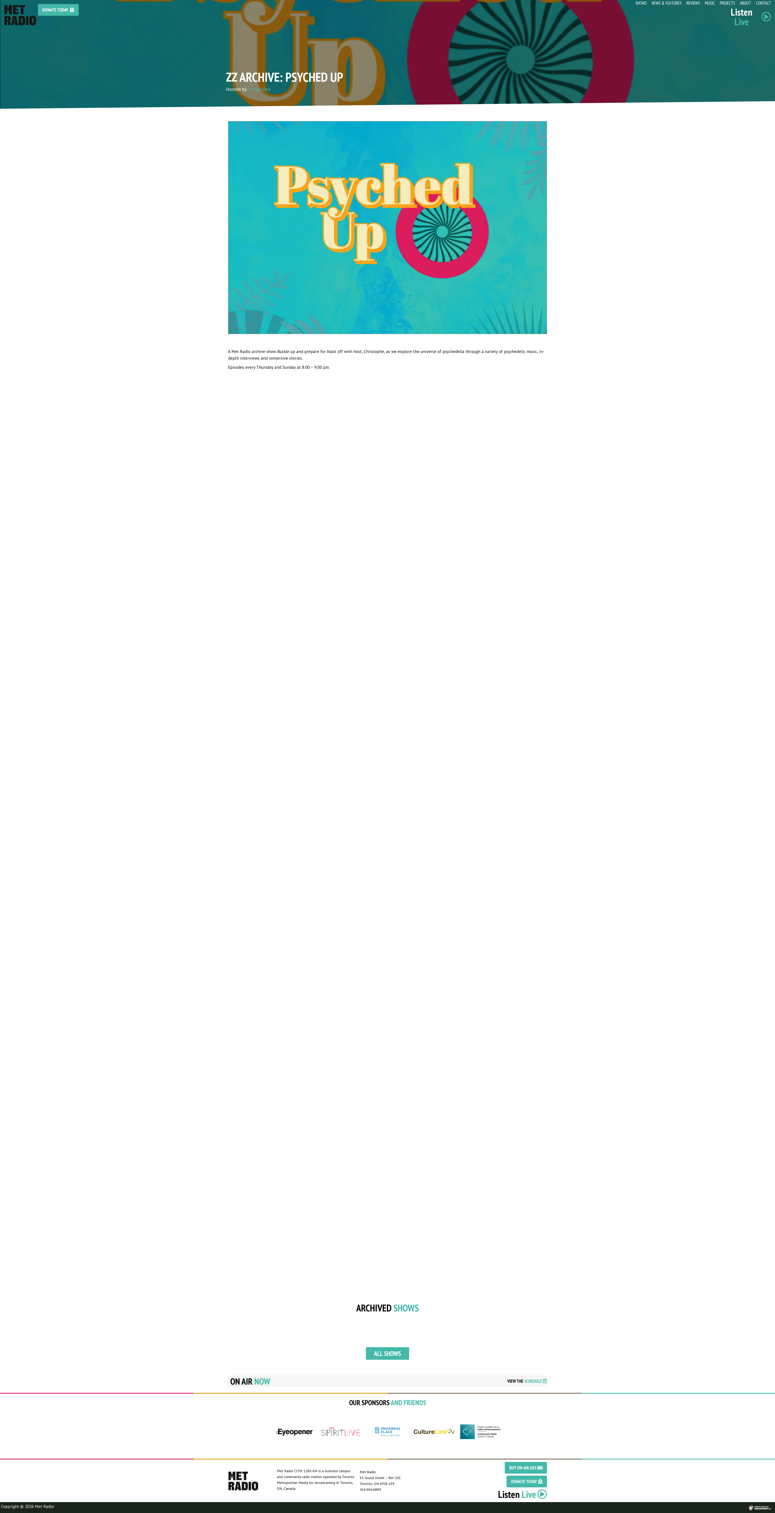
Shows (641, 3)
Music (710, 3)
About (745, 3)
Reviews (693, 3)
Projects (727, 3)
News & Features (666, 3)
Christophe (259, 89)
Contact (763, 3)
